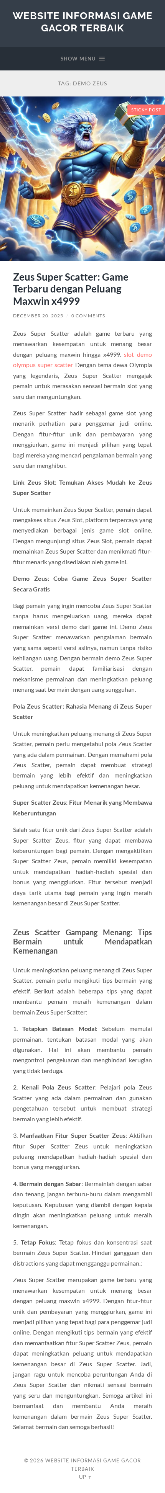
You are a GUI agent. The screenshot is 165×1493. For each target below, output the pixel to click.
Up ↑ (85, 1477)
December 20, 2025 (38, 316)
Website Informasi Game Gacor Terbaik (83, 22)
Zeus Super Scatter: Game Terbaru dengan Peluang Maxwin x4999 (71, 289)
